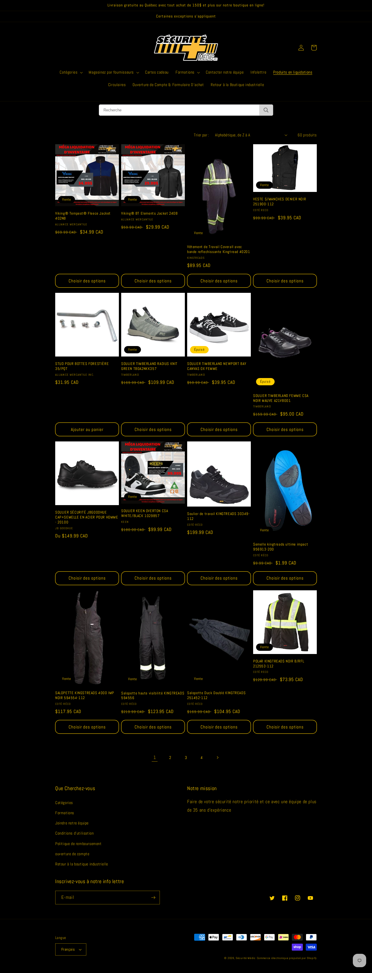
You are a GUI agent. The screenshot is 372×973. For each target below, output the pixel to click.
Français (68, 949)
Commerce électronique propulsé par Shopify (287, 958)
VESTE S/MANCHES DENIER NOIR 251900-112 (279, 201)
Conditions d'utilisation (74, 833)
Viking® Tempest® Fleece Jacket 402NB (83, 216)
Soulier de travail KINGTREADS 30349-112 (218, 516)
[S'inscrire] (153, 897)
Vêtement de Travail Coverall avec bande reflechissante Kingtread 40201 (218, 249)
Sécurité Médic (246, 958)
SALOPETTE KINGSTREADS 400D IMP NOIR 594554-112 (84, 695)
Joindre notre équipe (72, 823)
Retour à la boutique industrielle (81, 864)
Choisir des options (87, 281)
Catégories (64, 802)
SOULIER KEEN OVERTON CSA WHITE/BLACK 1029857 (144, 513)
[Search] (266, 110)
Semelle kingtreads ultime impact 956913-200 (280, 547)
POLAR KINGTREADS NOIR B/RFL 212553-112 (278, 664)
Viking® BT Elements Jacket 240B (149, 213)
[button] (70, 72)
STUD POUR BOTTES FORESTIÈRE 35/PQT (82, 366)
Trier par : (201, 135)
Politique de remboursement (78, 843)
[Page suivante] (217, 757)
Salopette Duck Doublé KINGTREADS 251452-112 (216, 695)
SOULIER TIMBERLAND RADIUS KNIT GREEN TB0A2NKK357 (149, 366)
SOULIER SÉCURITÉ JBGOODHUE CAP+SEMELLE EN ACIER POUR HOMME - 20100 (86, 517)
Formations (64, 812)
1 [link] (154, 757)
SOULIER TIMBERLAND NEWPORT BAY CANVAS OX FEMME (216, 366)
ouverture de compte (72, 853)
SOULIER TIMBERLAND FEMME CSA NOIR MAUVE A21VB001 (281, 398)
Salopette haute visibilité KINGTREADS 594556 (152, 696)
